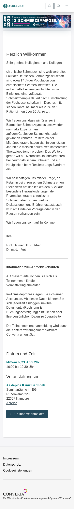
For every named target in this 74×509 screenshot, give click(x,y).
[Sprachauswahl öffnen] (58, 6)
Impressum (11, 458)
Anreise (11, 403)
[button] (27, 414)
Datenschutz (12, 464)
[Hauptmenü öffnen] (67, 6)
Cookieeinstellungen (17, 470)
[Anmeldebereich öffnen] (49, 6)
